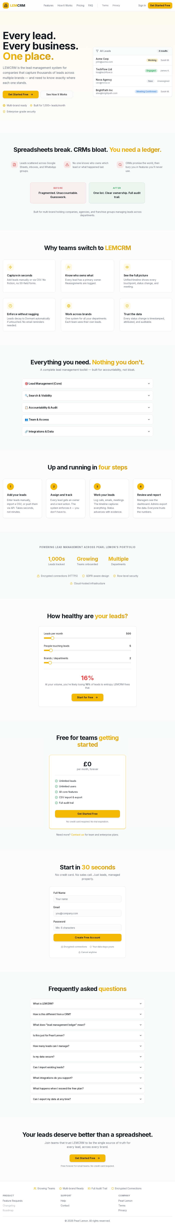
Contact (65, 1205)
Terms (105, 5)
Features (48, 5)
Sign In (142, 5)
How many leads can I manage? (51, 1046)
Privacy (116, 5)
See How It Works (56, 94)
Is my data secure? (43, 1056)
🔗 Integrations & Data (39, 431)
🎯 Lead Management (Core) (43, 383)
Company (124, 1195)
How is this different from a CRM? (52, 1014)
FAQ (90, 5)
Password (59, 921)
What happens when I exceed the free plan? (58, 1088)
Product (8, 1195)
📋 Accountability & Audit (41, 407)
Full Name (59, 892)
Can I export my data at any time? (52, 1099)
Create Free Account (87, 937)
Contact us (77, 834)
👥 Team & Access (37, 419)
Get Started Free (160, 5)
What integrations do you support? (52, 1077)
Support (66, 1195)
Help (63, 1200)
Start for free (85, 697)
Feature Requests (13, 1200)
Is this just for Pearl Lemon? (48, 1035)
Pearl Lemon (125, 1200)
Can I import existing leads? (48, 1067)
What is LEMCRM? (43, 1003)
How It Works (65, 5)
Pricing (80, 5)
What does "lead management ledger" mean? (59, 1024)
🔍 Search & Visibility (38, 395)
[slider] (52, 638)
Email (56, 907)
